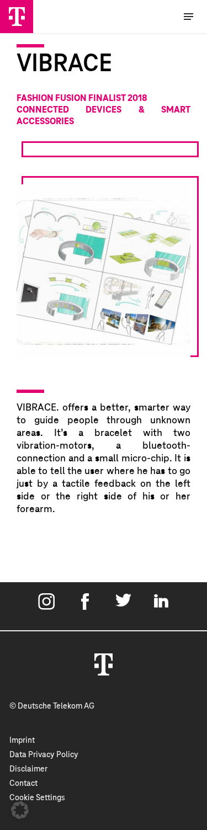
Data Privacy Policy (43, 755)
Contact (23, 783)
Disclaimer (28, 769)
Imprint (22, 740)
